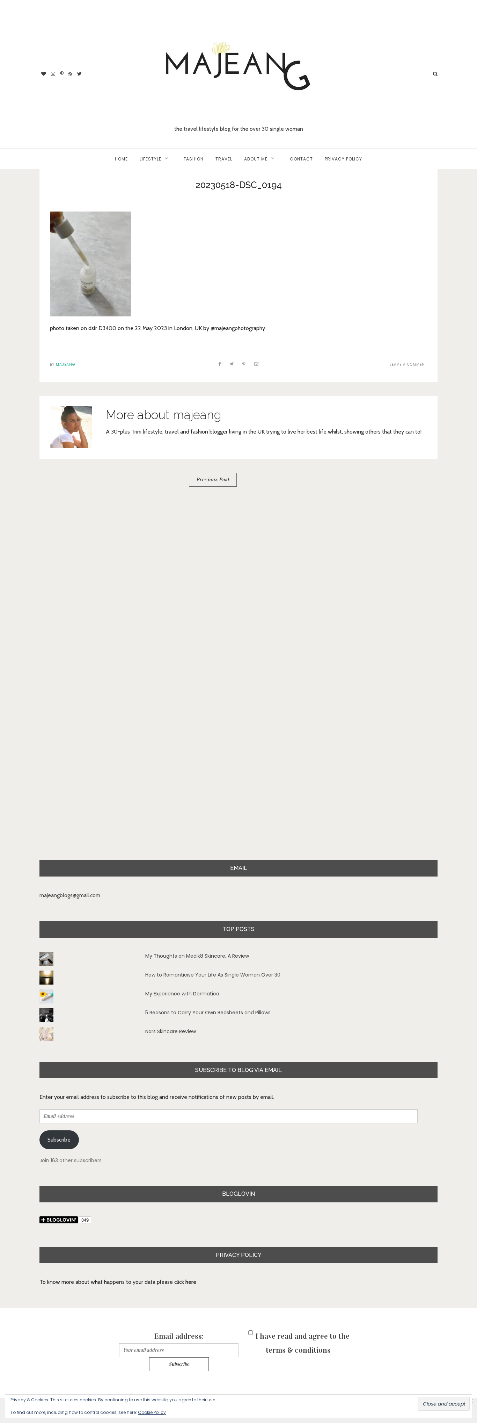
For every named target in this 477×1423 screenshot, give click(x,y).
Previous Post (212, 479)
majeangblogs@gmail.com (69, 895)
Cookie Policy (152, 1412)
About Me (255, 159)
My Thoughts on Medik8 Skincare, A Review (197, 955)
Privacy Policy (343, 159)
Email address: (179, 1336)
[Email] (256, 364)
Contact (301, 159)
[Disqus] (238, 588)
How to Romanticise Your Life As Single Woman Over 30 (212, 974)
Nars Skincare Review (170, 1031)
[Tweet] (232, 364)
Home (121, 159)
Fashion (194, 159)
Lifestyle (150, 159)
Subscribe (59, 1139)
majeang (65, 364)
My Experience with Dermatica (182, 993)
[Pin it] (244, 364)
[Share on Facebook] (220, 364)
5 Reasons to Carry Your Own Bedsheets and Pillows (208, 1012)
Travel (223, 159)
